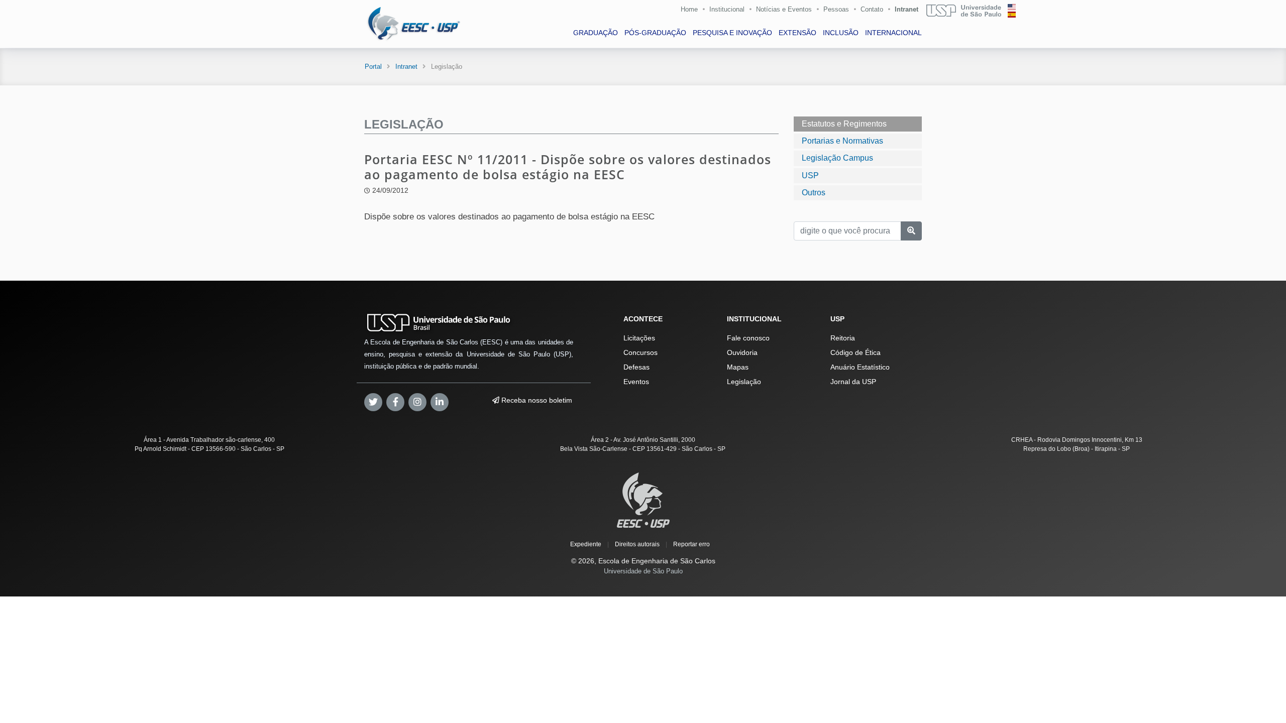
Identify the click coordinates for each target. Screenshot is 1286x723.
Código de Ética (855, 352)
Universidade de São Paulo (643, 571)
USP (810, 175)
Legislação (744, 382)
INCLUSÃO (841, 33)
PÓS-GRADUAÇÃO (655, 33)
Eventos (636, 382)
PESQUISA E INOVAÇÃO (732, 33)
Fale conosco (748, 338)
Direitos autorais (637, 544)
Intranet (906, 9)
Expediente (585, 544)
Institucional (726, 9)
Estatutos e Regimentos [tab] (844, 123)
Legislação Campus (837, 158)
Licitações (639, 338)
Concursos (640, 352)
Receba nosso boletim (535, 400)
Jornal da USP (853, 382)
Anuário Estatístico (860, 367)
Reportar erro (691, 544)
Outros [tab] (813, 192)
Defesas (636, 367)
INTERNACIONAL (893, 33)
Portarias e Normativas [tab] (842, 141)
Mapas (737, 367)
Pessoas (836, 9)
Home (689, 9)
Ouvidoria (742, 352)
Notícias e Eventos (784, 9)
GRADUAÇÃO (595, 33)
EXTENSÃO (797, 33)
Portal (373, 66)
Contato (872, 9)
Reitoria (842, 338)
